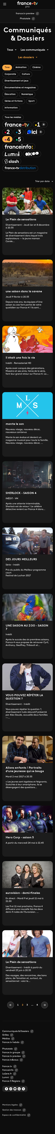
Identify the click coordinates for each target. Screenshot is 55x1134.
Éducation (10, 94)
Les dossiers (26, 57)
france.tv (7, 1066)
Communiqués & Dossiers (15, 1031)
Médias (6, 1039)
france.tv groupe (11, 1052)
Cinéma (36, 67)
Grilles (5, 1035)
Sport (31, 101)
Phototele (25, 19)
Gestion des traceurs (11, 1110)
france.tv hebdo (10, 1042)
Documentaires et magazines (20, 88)
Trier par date (42, 181)
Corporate (10, 74)
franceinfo (7, 1070)
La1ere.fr (7, 1074)
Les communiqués (33, 50)
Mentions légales (10, 1105)
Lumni (5, 1077)
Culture (26, 74)
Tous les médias (13, 117)
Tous (10, 50)
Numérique (27, 94)
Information (11, 108)
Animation (21, 67)
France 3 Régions (11, 1081)
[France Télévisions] (27, 4)
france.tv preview (25, 13)
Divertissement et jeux (16, 81)
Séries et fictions (14, 101)
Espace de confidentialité (14, 1115)
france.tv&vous (10, 1060)
